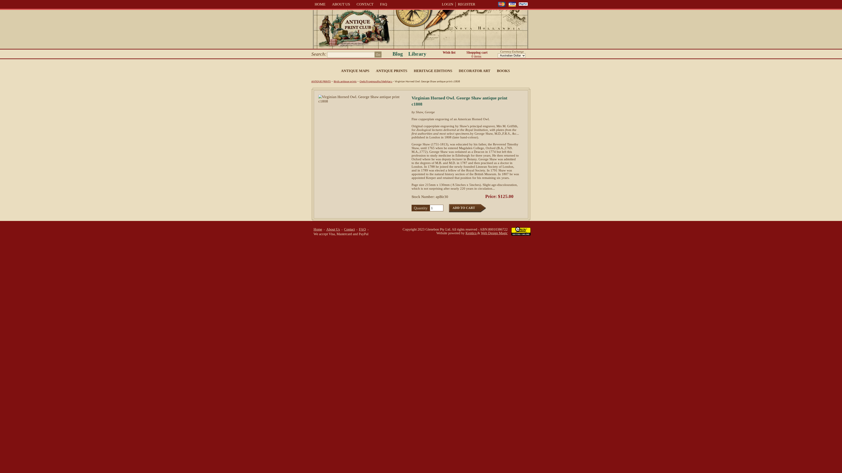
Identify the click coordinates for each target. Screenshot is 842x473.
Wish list (449, 52)
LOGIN (447, 4)
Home (320, 4)
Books (503, 71)
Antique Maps (355, 71)
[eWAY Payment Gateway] (521, 234)
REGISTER (466, 4)
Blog (397, 54)
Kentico (471, 233)
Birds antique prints (345, 81)
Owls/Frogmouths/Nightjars (376, 81)
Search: (318, 54)
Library (417, 54)
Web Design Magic (494, 233)
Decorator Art (474, 71)
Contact (365, 4)
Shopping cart (476, 54)
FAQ (383, 4)
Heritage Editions (433, 71)
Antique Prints (391, 71)
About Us (341, 4)
